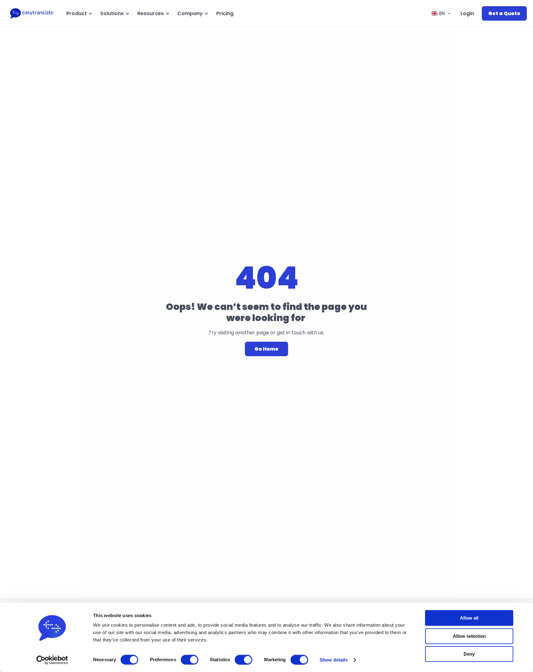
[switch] (189, 660)
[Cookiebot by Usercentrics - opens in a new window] (52, 660)
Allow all (469, 617)
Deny (469, 654)
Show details (334, 659)
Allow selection (469, 636)
